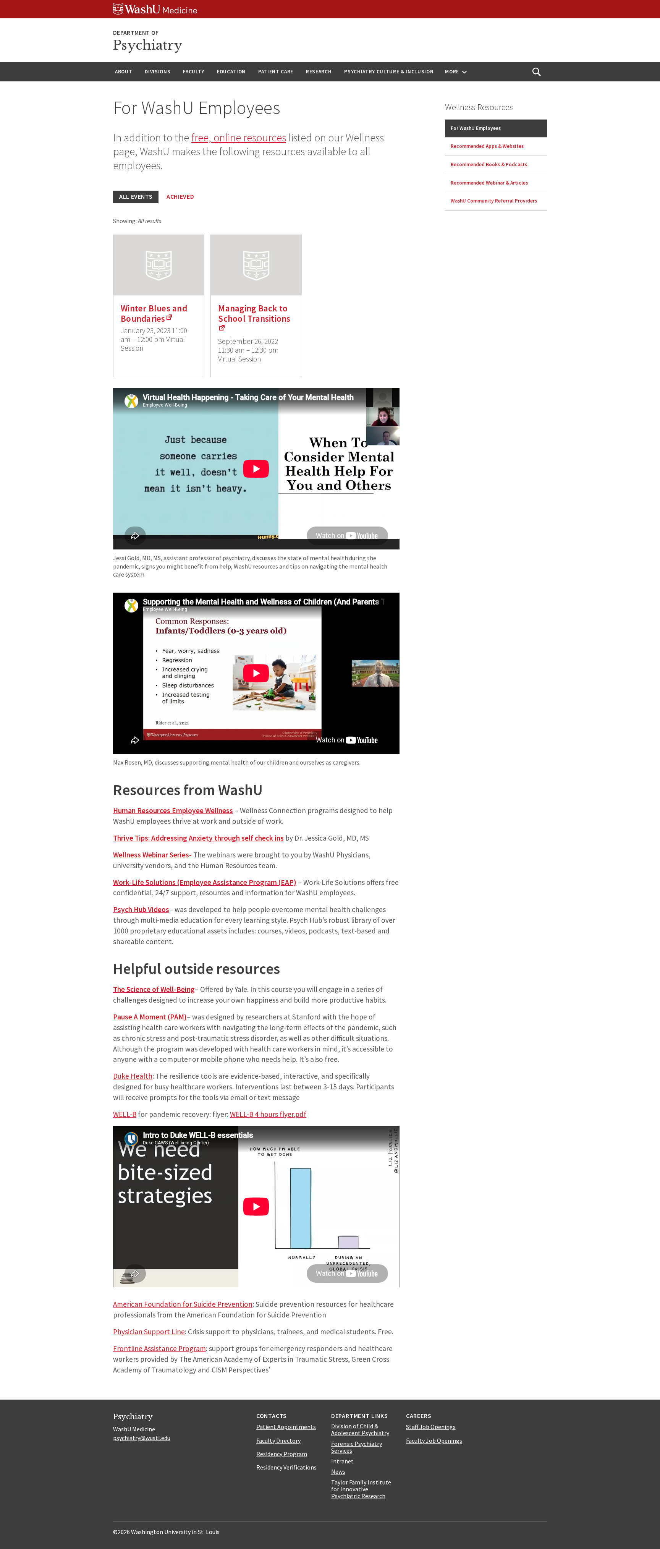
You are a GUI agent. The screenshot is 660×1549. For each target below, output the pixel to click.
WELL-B (124, 1114)
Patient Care (275, 71)
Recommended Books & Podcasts (489, 164)
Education (231, 71)
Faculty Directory (278, 1440)
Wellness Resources (479, 106)
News (338, 1471)
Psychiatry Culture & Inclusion (389, 71)
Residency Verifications (286, 1467)
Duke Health (132, 1076)
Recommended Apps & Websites (487, 146)
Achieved (180, 196)
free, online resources (238, 137)
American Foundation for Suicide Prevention (182, 1304)
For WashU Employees (476, 128)
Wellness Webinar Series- (153, 854)
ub (142, 909)
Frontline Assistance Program (159, 1348)
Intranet (342, 1461)
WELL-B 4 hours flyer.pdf (268, 1114)
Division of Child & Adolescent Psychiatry (360, 1429)
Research (319, 71)
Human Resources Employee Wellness (173, 810)
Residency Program (281, 1454)
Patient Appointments (286, 1427)
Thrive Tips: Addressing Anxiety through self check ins (198, 838)
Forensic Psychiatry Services (356, 1447)
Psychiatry (148, 45)
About (123, 71)
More (452, 71)
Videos (157, 909)
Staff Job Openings (431, 1427)
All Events (135, 196)
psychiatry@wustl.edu (141, 1438)
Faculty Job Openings (434, 1440)
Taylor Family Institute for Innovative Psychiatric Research (361, 1489)
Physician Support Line (149, 1331)
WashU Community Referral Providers (494, 201)
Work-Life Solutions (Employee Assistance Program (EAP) (204, 882)
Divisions (157, 71)
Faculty (193, 71)
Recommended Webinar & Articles (489, 183)
